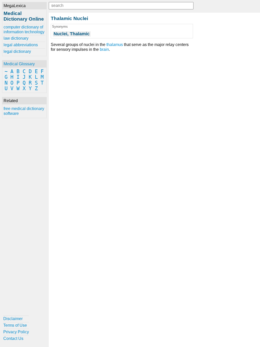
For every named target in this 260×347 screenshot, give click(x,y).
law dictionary (16, 38)
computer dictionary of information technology (24, 29)
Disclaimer (13, 319)
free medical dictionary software (24, 110)
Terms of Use (15, 325)
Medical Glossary (19, 64)
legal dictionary (17, 51)
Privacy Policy (16, 332)
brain (104, 49)
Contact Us (13, 338)
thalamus (114, 44)
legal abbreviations (21, 45)
